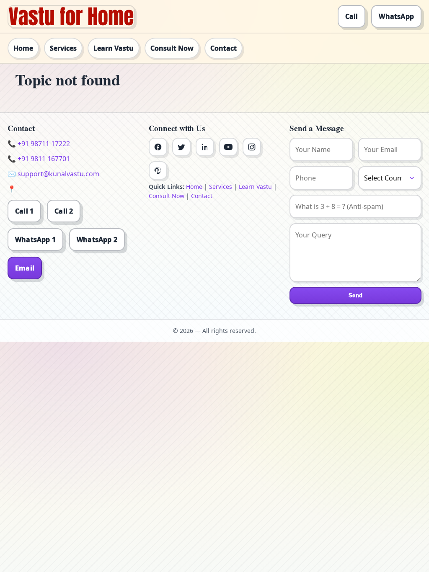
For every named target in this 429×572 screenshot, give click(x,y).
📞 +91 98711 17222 (39, 143)
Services (63, 48)
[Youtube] (228, 147)
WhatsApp (396, 16)
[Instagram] (252, 147)
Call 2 (63, 211)
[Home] (71, 16)
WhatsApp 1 (35, 239)
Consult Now (172, 48)
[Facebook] (158, 147)
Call (351, 16)
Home (23, 48)
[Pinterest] (158, 170)
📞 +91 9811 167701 (39, 158)
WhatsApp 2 (97, 239)
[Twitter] (181, 147)
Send (355, 295)
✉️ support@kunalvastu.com (53, 173)
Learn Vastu (113, 48)
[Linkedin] (205, 147)
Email (24, 268)
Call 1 (24, 211)
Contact (223, 48)
